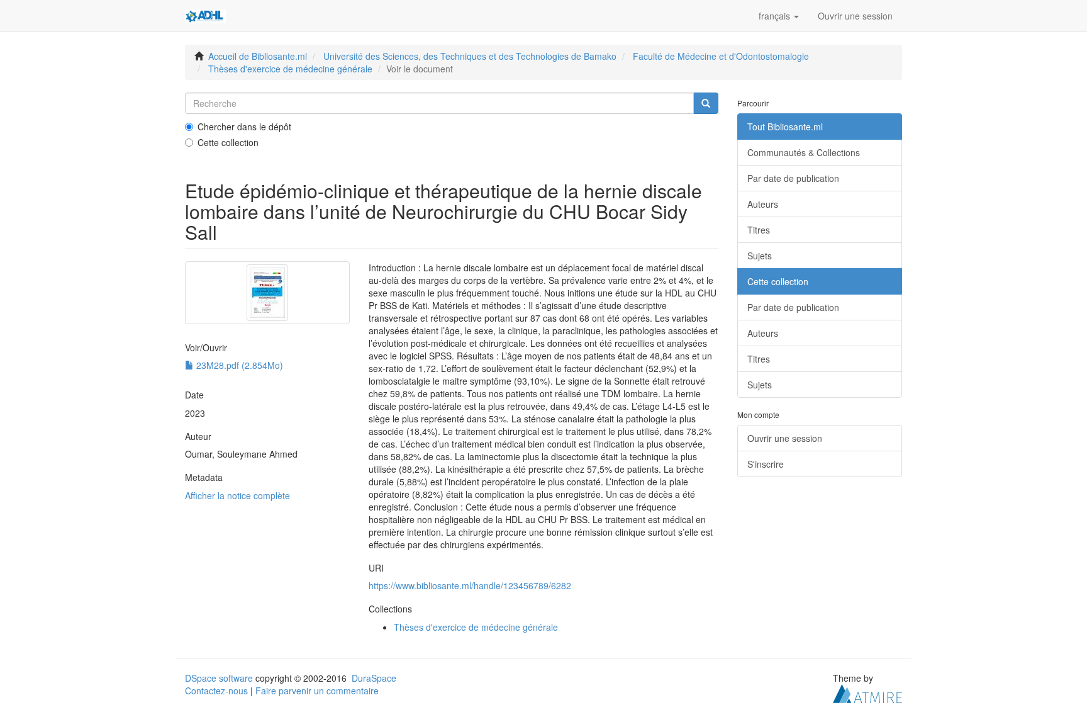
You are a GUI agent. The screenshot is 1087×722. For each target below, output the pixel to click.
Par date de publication (793, 178)
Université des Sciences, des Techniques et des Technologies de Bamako (469, 56)
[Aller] (705, 103)
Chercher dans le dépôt (244, 126)
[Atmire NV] (867, 691)
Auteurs (762, 204)
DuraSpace (374, 678)
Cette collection (228, 142)
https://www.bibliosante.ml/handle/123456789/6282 (470, 585)
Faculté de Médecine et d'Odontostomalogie (721, 56)
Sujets (759, 255)
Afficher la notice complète (237, 495)
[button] (778, 15)
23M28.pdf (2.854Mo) (238, 365)
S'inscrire (765, 464)
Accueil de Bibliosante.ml (257, 56)
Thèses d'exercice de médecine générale (290, 68)
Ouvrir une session (784, 438)
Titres (758, 229)
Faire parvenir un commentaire (317, 690)
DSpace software (219, 678)
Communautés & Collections (803, 152)
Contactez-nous (216, 690)
